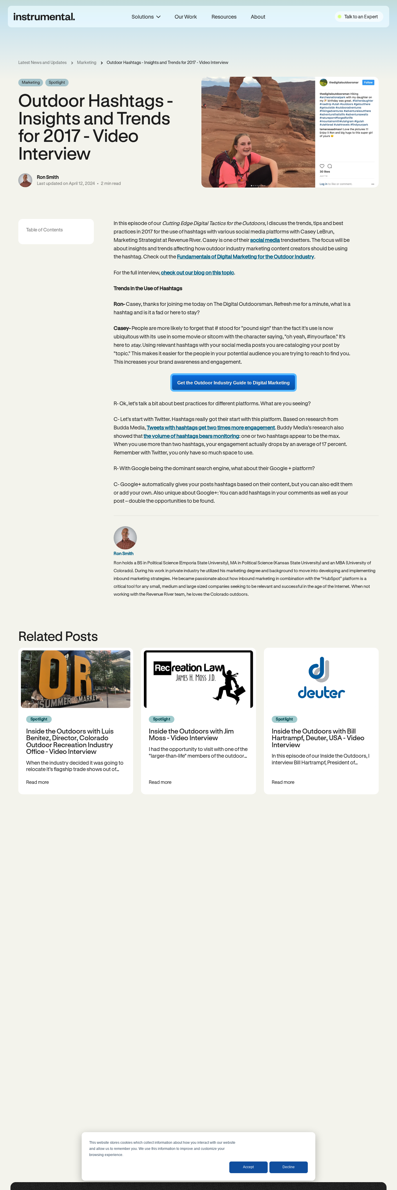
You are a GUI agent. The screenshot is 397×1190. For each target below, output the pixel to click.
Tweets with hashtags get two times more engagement (211, 427)
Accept (248, 1167)
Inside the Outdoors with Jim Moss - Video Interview (191, 734)
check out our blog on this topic (197, 272)
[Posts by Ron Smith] (25, 180)
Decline (288, 1167)
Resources (223, 16)
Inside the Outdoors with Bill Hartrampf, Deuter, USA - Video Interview (318, 737)
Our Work (186, 16)
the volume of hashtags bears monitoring (191, 436)
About (258, 16)
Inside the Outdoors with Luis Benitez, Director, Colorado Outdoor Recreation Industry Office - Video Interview (70, 741)
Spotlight (57, 82)
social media (265, 240)
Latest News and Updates (42, 62)
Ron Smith (48, 177)
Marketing (86, 62)
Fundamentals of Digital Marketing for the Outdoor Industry (245, 256)
